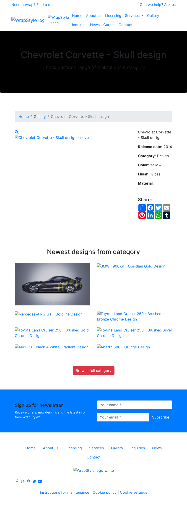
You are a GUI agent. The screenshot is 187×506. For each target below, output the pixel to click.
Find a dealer (47, 4)
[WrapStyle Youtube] (40, 481)
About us (93, 15)
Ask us (170, 4)
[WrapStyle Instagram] (23, 481)
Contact (125, 24)
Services (133, 15)
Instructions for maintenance (64, 492)
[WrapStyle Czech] (59, 20)
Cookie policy (105, 492)
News (95, 24)
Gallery (153, 15)
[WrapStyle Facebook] (17, 481)
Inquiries (79, 24)
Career (109, 24)
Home (77, 15)
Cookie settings (133, 492)
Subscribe (160, 417)
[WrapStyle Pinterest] (28, 481)
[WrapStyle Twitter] (34, 481)
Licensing (113, 15)
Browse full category (94, 370)
